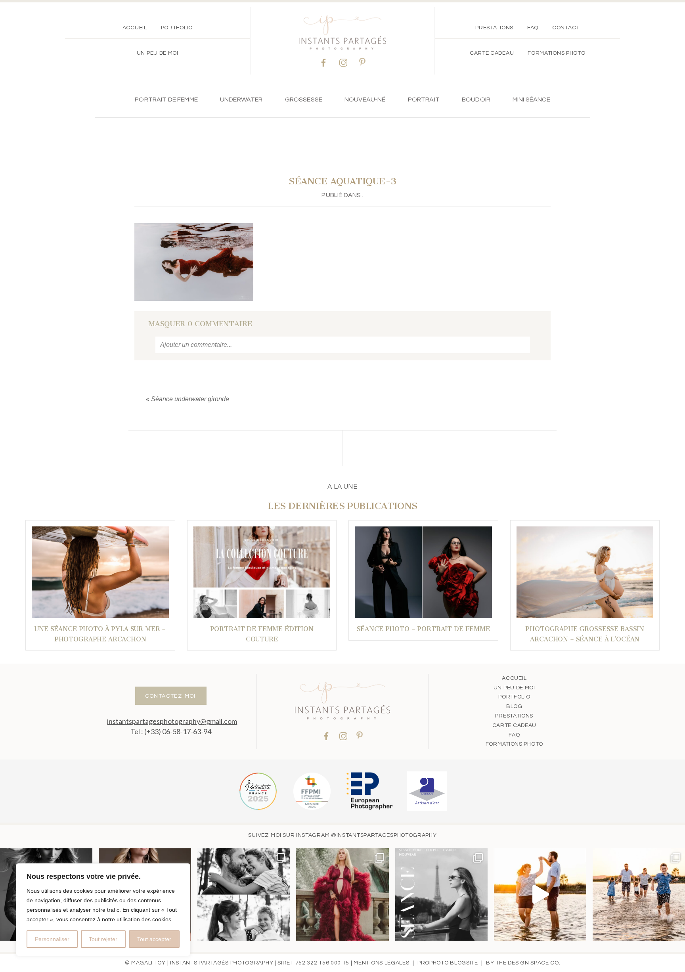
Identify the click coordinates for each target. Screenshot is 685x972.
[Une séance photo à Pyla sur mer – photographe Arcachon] (100, 572)
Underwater (241, 99)
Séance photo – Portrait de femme (423, 629)
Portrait (424, 99)
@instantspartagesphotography (384, 835)
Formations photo (556, 53)
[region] (103, 909)
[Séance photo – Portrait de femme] (423, 572)
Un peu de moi (157, 53)
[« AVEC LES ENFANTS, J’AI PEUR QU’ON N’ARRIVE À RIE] (639, 894)
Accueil (134, 28)
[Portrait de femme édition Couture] (262, 572)
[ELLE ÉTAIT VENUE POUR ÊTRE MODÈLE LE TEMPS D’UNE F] (342, 894)
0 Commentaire (200, 324)
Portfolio (177, 28)
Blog (514, 706)
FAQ (532, 28)
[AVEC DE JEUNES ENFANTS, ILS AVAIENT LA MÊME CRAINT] (540, 894)
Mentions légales (381, 963)
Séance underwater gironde (190, 399)
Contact (566, 28)
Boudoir (476, 99)
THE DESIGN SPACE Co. (528, 963)
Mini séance (531, 99)
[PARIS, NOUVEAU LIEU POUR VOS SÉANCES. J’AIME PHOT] (441, 894)
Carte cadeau (492, 53)
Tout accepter (154, 939)
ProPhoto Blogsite (447, 963)
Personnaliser (52, 939)
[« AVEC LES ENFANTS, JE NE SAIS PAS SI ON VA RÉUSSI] (243, 894)
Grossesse (303, 99)
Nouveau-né (365, 99)
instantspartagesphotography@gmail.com (172, 721)
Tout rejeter (103, 939)
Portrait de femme (166, 99)
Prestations (494, 28)
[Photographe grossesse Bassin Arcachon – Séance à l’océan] (585, 572)
